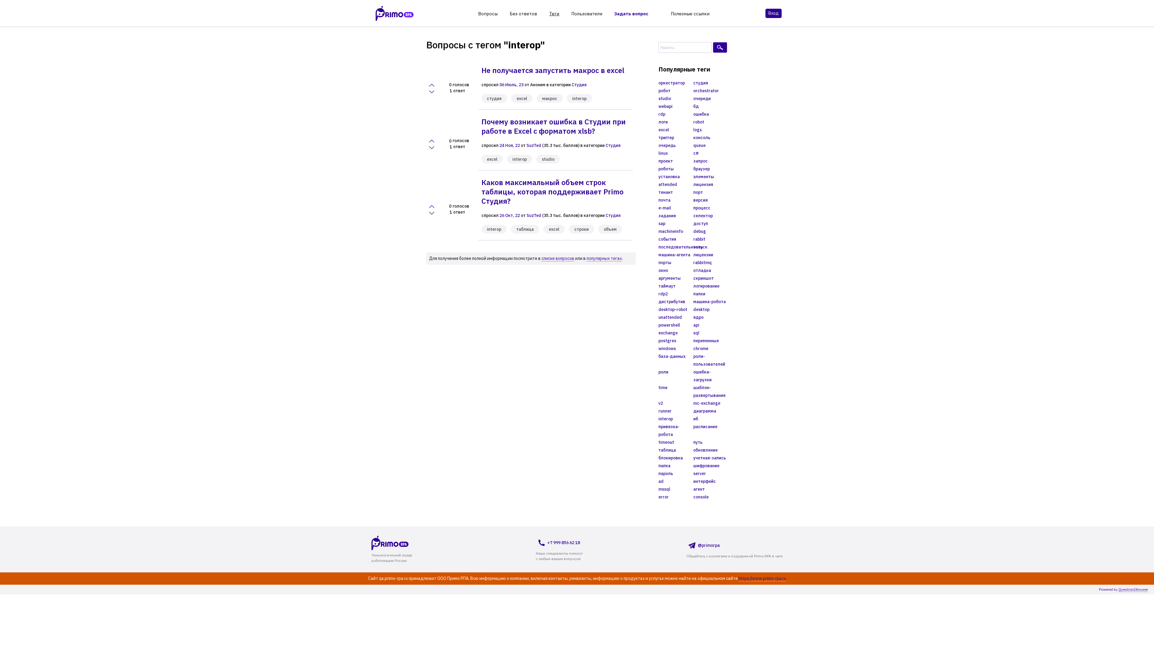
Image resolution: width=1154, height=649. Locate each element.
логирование (706, 286)
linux (663, 153)
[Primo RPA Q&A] (394, 13)
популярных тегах (604, 258)
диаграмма (704, 411)
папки (699, 294)
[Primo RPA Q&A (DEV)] (401, 542)
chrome (700, 348)
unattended (670, 317)
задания (667, 215)
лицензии (703, 254)
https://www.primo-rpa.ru (762, 578)
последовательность (675, 247)
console (701, 497)
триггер (666, 137)
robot (698, 122)
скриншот (703, 278)
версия (700, 200)
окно (663, 270)
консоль (701, 137)
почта (664, 200)
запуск (700, 247)
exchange (668, 333)
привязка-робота (668, 430)
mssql (664, 489)
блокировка (670, 458)
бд (696, 106)
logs (697, 130)
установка (669, 176)
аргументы (669, 278)
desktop (701, 309)
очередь (667, 145)
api (696, 325)
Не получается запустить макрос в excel (552, 70)
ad (661, 481)
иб (695, 419)
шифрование (706, 465)
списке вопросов (558, 258)
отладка (702, 270)
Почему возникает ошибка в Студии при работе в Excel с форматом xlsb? (553, 126)
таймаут (667, 286)
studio (548, 159)
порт (698, 192)
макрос (549, 98)
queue (699, 145)
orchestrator (706, 90)
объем (610, 229)
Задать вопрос (631, 14)
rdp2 (663, 294)
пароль (665, 473)
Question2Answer (1133, 589)
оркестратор (671, 83)
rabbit (699, 239)
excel (522, 98)
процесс (701, 208)
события (667, 239)
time (662, 387)
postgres (667, 340)
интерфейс (704, 481)
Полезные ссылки (690, 14)
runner (665, 411)
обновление (705, 450)
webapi (665, 106)
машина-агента (674, 254)
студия (494, 98)
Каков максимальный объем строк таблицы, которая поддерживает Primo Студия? (552, 192)
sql (696, 333)
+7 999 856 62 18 (563, 542)
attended (667, 184)
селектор (703, 215)
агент (699, 489)
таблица (525, 229)
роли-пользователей (709, 360)
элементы (703, 176)
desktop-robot (672, 309)
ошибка (701, 114)
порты (664, 262)
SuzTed (534, 145)
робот (664, 90)
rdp (661, 114)
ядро (698, 317)
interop (579, 98)
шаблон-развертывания (709, 391)
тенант (665, 192)
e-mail (664, 208)
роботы (666, 169)
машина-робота (709, 301)
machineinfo (670, 231)
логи (663, 122)
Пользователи (586, 14)
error (663, 497)
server (699, 473)
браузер (701, 169)
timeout (666, 442)
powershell (669, 325)
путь (698, 442)
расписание (705, 426)
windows (667, 348)
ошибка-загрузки (702, 375)
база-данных (671, 356)
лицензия (703, 184)
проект (665, 161)
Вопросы (488, 14)
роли (663, 372)
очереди (702, 98)
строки (581, 229)
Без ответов (523, 14)
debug (699, 231)
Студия (579, 84)
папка (664, 465)
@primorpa (709, 545)
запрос (700, 161)
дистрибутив (671, 301)
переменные (706, 340)
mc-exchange (706, 403)
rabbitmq (702, 262)
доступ (700, 223)
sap (661, 223)
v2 (660, 403)
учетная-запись (709, 458)
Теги (554, 14)
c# (696, 153)
